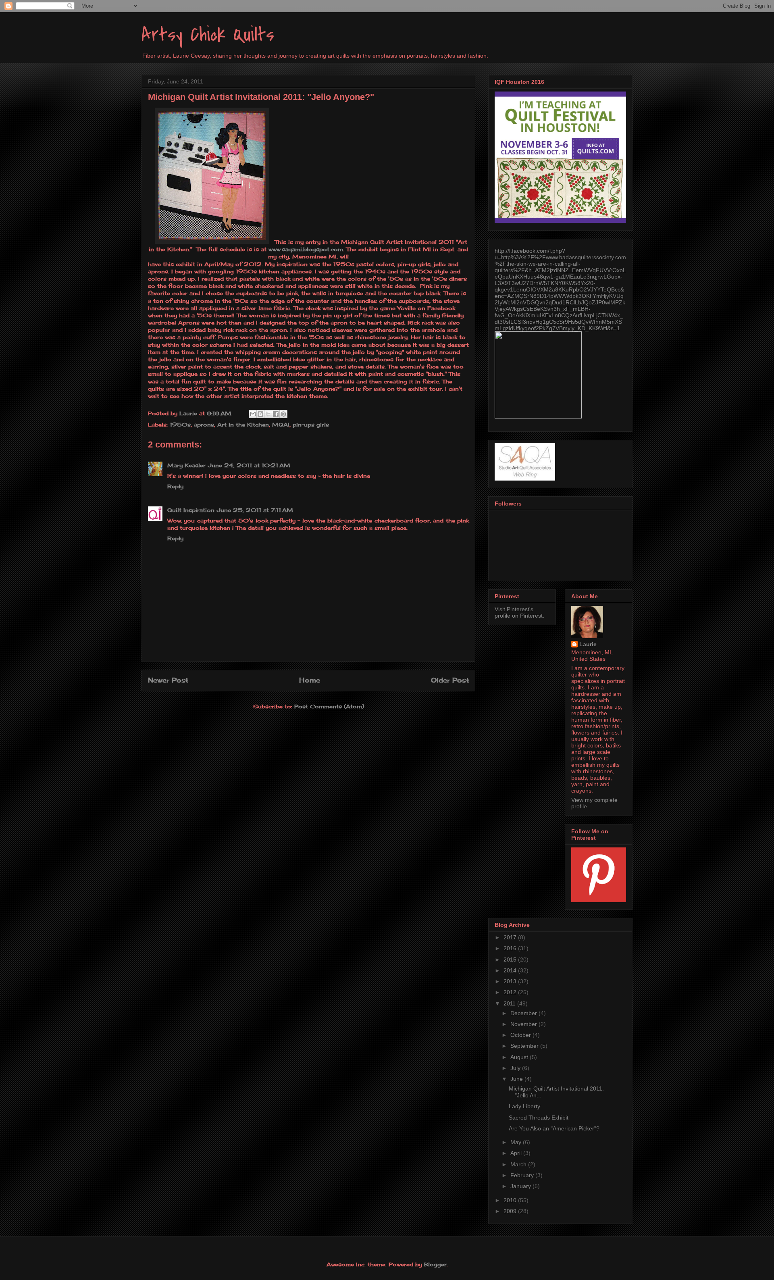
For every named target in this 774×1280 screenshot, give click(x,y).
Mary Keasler (186, 465)
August (520, 1057)
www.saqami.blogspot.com (305, 249)
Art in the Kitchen (243, 424)
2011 (510, 1003)
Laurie (588, 644)
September (525, 1046)
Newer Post (168, 680)
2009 (511, 1211)
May (516, 1142)
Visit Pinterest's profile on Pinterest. (519, 612)
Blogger (435, 1264)
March (519, 1164)
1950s (180, 424)
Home (309, 680)
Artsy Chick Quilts (207, 34)
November (524, 1024)
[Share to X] (268, 414)
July (516, 1068)
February (522, 1175)
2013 (511, 981)
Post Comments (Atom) (329, 706)
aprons (204, 424)
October (521, 1035)
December (524, 1013)
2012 (511, 992)
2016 (511, 948)
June (517, 1079)
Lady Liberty (524, 1106)
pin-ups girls (311, 424)
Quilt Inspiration (190, 510)
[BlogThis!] (260, 414)
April (516, 1153)
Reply (175, 486)
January (521, 1186)
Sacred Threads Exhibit (538, 1117)
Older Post (450, 680)
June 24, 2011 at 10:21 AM (249, 465)
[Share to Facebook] (276, 414)
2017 (511, 937)
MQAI (280, 424)
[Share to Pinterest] (283, 414)
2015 (511, 959)
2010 (511, 1200)
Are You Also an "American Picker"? (554, 1128)
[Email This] (253, 414)
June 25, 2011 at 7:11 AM (255, 510)
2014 (511, 970)
